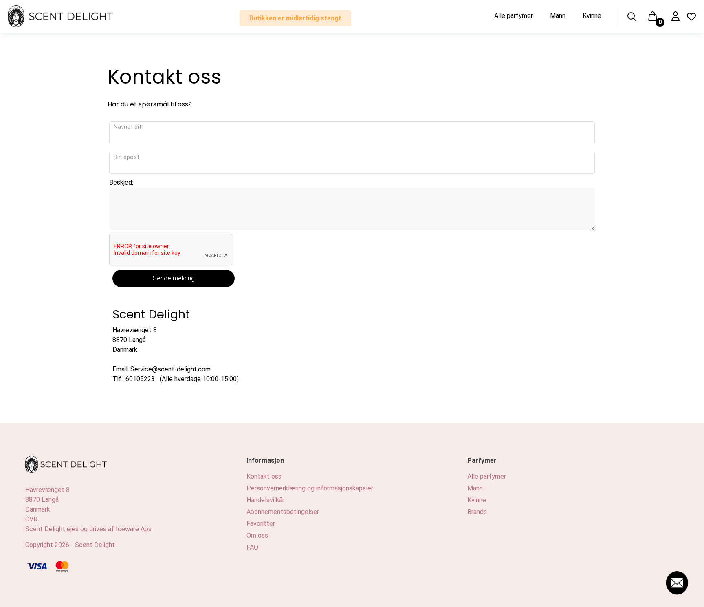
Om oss (257, 535)
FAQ (252, 547)
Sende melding (174, 278)
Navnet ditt (129, 127)
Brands (477, 512)
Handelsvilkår (265, 500)
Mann (557, 16)
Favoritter (260, 524)
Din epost (126, 157)
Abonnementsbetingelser (282, 512)
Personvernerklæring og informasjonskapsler (309, 488)
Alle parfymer (513, 16)
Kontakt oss (264, 476)
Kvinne (592, 16)
